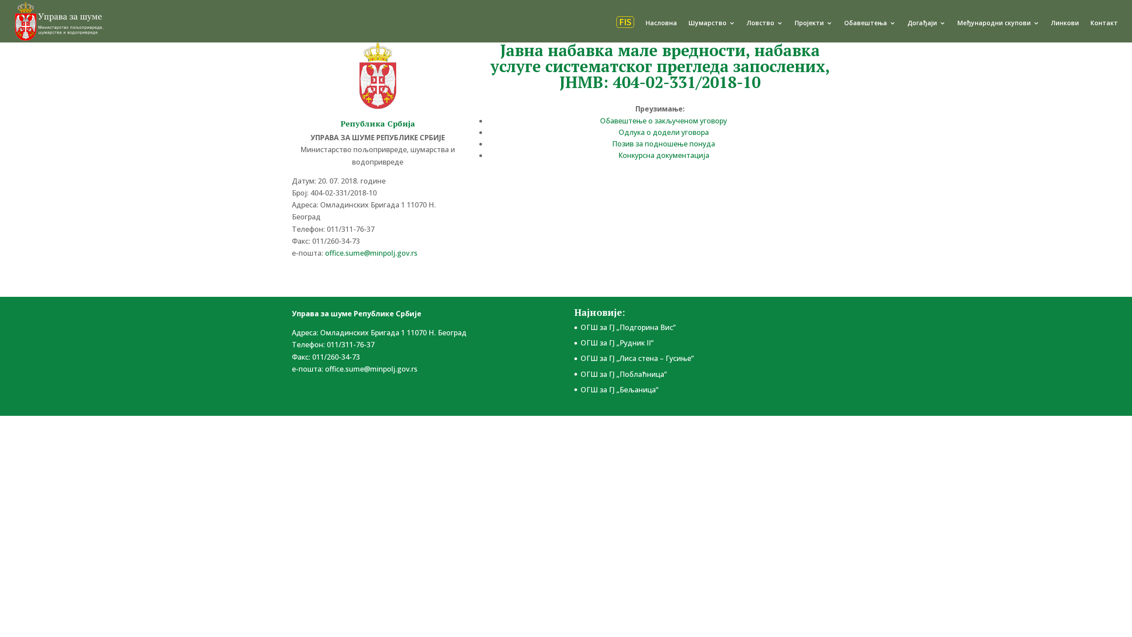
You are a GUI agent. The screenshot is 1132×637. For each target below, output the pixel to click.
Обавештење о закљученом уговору (663, 121)
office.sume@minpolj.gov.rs (371, 369)
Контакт (1104, 23)
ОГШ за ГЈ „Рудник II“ (617, 343)
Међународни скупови (994, 23)
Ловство (760, 23)
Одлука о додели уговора (664, 132)
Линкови (1065, 23)
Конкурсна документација (663, 155)
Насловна (661, 23)
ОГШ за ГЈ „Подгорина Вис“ (628, 327)
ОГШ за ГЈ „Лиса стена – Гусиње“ (637, 358)
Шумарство (707, 23)
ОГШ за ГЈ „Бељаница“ (619, 390)
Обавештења (865, 23)
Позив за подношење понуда (663, 144)
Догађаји (922, 23)
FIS (625, 22)
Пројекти (809, 23)
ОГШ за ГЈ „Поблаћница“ (624, 374)
